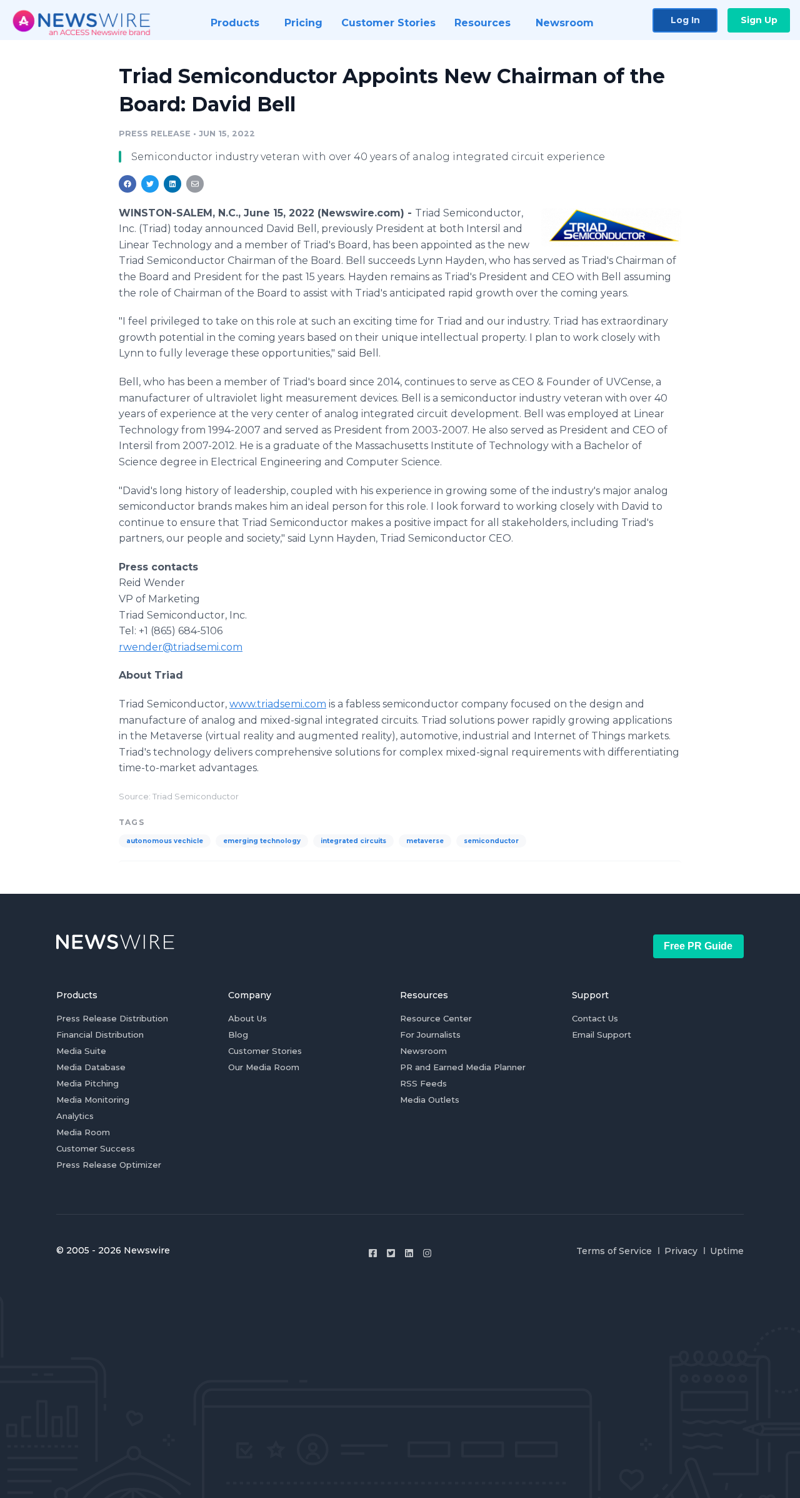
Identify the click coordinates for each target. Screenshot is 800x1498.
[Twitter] (391, 1253)
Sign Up (759, 20)
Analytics (75, 1116)
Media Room (83, 1132)
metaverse (425, 841)
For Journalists (430, 1035)
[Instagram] (427, 1253)
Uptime (727, 1251)
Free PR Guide (698, 946)
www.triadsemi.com (277, 704)
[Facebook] (373, 1253)
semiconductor (491, 841)
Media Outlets (429, 1100)
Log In (685, 20)
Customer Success (95, 1148)
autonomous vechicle (164, 841)
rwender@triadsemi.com (180, 647)
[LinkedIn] (409, 1253)
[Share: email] (195, 184)
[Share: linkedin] (172, 184)
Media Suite (81, 1051)
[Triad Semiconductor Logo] (611, 227)
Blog (238, 1035)
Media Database (91, 1067)
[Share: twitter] (150, 184)
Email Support (601, 1035)
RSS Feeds (423, 1083)
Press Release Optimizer (108, 1165)
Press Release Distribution (112, 1018)
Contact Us (595, 1018)
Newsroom (423, 1051)
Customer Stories (265, 1051)
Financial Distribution (100, 1035)
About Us (247, 1018)
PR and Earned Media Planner (463, 1067)
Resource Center (436, 1018)
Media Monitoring (92, 1100)
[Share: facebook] (127, 184)
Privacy (681, 1251)
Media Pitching (87, 1083)
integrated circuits (353, 841)
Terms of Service (614, 1251)
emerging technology (262, 841)
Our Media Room (263, 1067)
